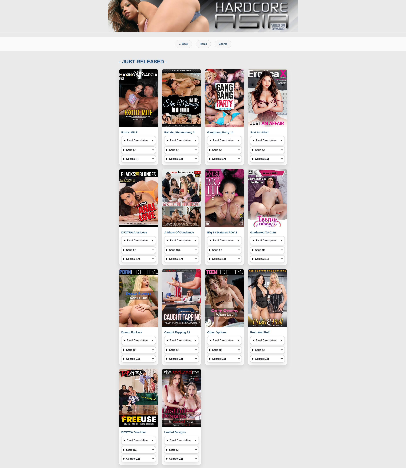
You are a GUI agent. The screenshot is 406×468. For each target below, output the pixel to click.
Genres (223, 44)
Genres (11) (262, 259)
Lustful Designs (175, 432)
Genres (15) (176, 358)
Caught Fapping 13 (177, 332)
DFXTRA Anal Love (134, 232)
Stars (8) (174, 150)
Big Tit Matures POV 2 (222, 232)
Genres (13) (133, 458)
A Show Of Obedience (179, 232)
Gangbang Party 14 (220, 132)
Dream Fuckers (131, 332)
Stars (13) (174, 250)
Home (203, 44)
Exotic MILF (129, 132)
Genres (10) (262, 159)
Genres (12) (133, 358)
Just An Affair (259, 132)
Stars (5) (131, 250)
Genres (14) (176, 159)
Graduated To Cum (263, 232)
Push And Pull (259, 332)
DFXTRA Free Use (133, 432)
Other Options (216, 332)
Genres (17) (219, 159)
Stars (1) (260, 250)
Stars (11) (131, 449)
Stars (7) (217, 150)
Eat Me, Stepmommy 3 (179, 132)
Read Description (137, 140)
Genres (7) (132, 159)
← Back (183, 44)
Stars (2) (131, 150)
